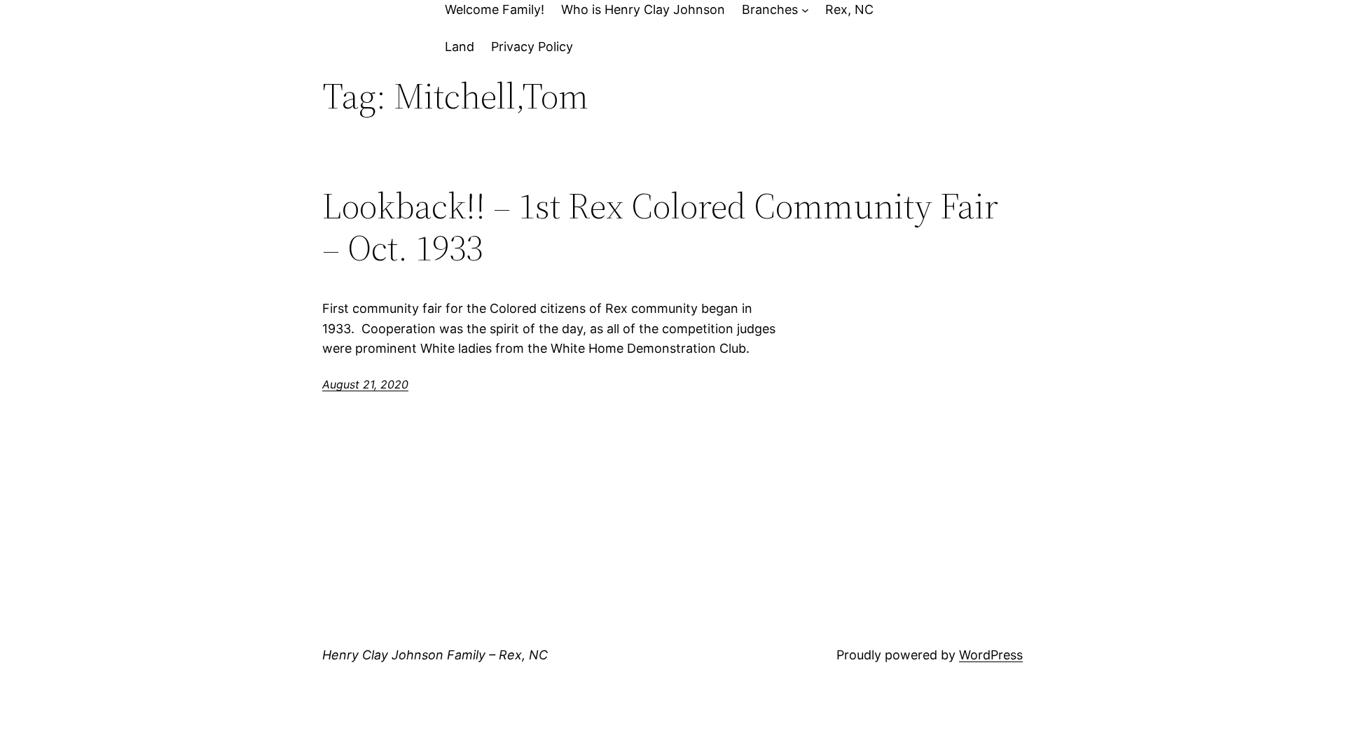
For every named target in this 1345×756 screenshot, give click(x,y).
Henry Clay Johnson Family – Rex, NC (435, 655)
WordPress (991, 655)
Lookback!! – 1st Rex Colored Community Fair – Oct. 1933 (660, 227)
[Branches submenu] (805, 10)
